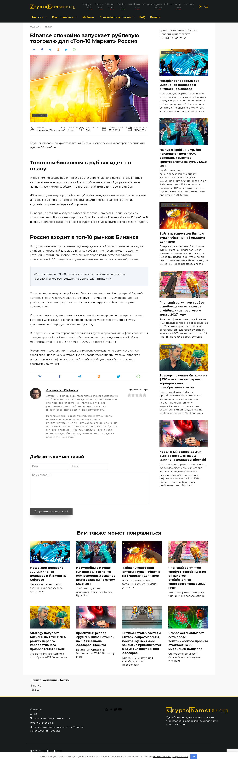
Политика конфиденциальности (50, 718)
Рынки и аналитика (173, 38)
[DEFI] (183, 445)
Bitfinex (36, 690)
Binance (36, 685)
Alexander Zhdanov (62, 390)
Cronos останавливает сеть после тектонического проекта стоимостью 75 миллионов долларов (188, 641)
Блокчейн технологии (115, 17)
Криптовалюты (63, 17)
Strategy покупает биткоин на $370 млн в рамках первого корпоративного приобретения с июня (183, 381)
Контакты (36, 709)
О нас (33, 713)
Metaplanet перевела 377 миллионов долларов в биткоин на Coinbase (179, 84)
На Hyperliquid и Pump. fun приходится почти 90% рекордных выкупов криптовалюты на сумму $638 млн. (183, 157)
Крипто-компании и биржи (178, 30)
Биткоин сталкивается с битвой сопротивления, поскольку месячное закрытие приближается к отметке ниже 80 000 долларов (142, 643)
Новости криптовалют (174, 34)
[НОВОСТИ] (183, 74)
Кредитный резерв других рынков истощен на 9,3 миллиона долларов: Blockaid (182, 455)
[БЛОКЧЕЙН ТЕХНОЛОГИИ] (183, 227)
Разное (155, 17)
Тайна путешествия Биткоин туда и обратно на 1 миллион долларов (182, 237)
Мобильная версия (42, 722)
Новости (37, 17)
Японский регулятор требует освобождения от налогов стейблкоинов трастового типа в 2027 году (182, 308)
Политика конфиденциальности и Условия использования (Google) (56, 729)
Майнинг (88, 17)
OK (193, 756)
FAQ (142, 17)
